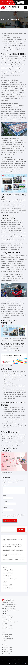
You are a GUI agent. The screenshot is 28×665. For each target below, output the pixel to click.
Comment (6, 485)
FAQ (5, 640)
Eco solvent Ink (8, 585)
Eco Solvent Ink (8, 626)
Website (5, 507)
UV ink (5, 582)
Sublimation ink (8, 573)
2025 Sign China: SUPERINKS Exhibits (13, 559)
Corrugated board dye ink (11, 579)
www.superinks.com (7, 602)
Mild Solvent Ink (8, 628)
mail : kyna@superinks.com (9, 604)
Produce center (8, 651)
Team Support (7, 653)
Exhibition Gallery (8, 638)
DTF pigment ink (8, 570)
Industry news (7, 636)
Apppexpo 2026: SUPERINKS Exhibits (13, 550)
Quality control (8, 649)
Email (6, 501)
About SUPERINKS (8, 647)
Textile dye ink (8, 576)
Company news (8, 634)
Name (4, 495)
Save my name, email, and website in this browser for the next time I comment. (14, 516)
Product (5, 567)
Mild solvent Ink (8, 588)
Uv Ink (5, 624)
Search (21, 529)
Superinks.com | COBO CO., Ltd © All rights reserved (12, 659)
